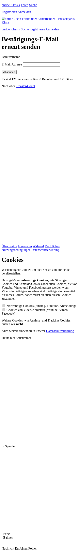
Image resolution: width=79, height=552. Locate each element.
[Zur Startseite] (39, 22)
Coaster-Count (25, 86)
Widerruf (38, 246)
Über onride (9, 246)
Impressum (25, 246)
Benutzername (11, 57)
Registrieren (9, 12)
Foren (24, 5)
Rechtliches (52, 246)
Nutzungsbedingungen (16, 250)
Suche (33, 5)
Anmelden (24, 12)
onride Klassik (11, 5)
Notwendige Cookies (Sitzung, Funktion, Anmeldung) (41, 306)
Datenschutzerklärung (45, 250)
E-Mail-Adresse (12, 64)
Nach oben (9, 86)
